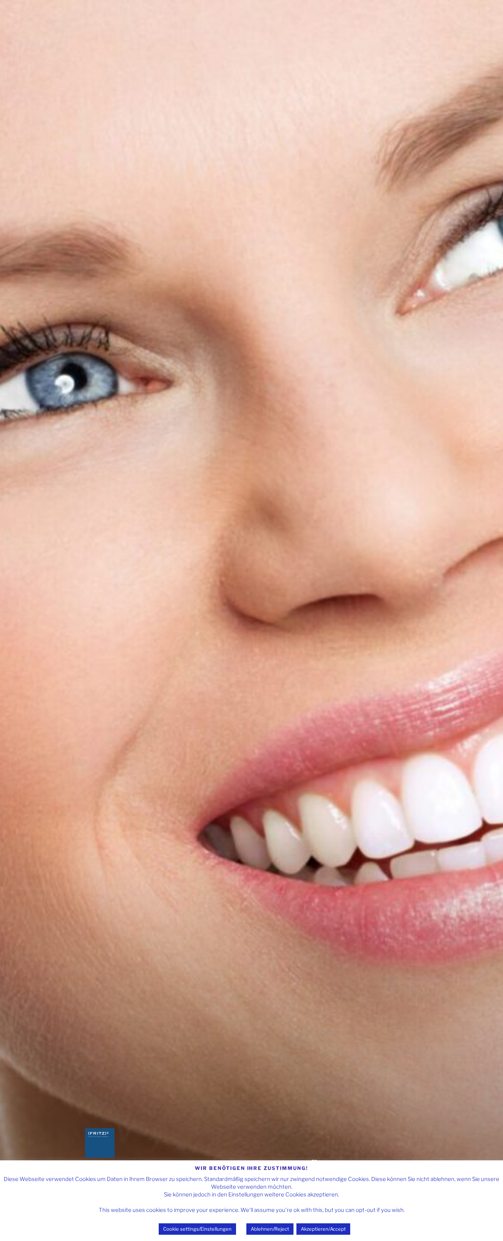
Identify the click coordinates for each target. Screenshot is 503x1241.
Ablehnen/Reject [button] (270, 1229)
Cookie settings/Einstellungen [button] (197, 1229)
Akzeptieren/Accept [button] (323, 1229)
